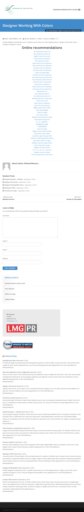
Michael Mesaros (29, 39)
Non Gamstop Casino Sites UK (42, 77)
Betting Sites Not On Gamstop (42, 98)
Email (5, 250)
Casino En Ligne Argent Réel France (42, 138)
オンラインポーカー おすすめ (42, 150)
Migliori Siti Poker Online (42, 148)
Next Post (74, 198)
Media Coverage (10, 294)
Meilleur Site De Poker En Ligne (42, 117)
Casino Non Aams (42, 101)
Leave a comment (49, 39)
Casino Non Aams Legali (42, 133)
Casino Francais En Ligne (42, 145)
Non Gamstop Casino (42, 61)
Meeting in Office (9, 188)
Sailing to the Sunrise (11, 182)
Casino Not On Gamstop (42, 84)
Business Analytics (8, 442)
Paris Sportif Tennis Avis (42, 119)
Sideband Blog (9, 299)
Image (6, 39)
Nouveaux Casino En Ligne (42, 141)
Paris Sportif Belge (42, 110)
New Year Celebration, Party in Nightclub (16, 372)
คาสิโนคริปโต (42, 126)
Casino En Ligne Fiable (42, 73)
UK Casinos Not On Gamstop (42, 75)
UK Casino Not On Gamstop (42, 68)
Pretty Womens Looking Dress (12, 428)
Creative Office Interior (10, 480)
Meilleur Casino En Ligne (42, 152)
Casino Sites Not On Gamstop (42, 63)
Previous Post (8, 198)
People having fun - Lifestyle (13, 179)
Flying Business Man (9, 360)
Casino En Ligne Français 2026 (42, 136)
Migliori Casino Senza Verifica (42, 131)
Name (5, 241)
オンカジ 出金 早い (42, 122)
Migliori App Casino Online (42, 108)
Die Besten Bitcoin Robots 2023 (15, 283)
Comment (6, 216)
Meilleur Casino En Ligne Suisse (42, 143)
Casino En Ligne (42, 112)
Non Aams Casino (42, 115)
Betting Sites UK (42, 91)
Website (5, 259)
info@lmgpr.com (12, 321)
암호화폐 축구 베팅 (42, 124)
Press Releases (9, 289)
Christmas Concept (10, 191)
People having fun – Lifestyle (12, 412)
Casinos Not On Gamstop (42, 59)
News (40, 39)
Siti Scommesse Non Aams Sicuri (42, 155)
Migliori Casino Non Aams (42, 56)
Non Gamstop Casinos (42, 94)
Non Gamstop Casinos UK (42, 52)
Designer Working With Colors (14, 185)
